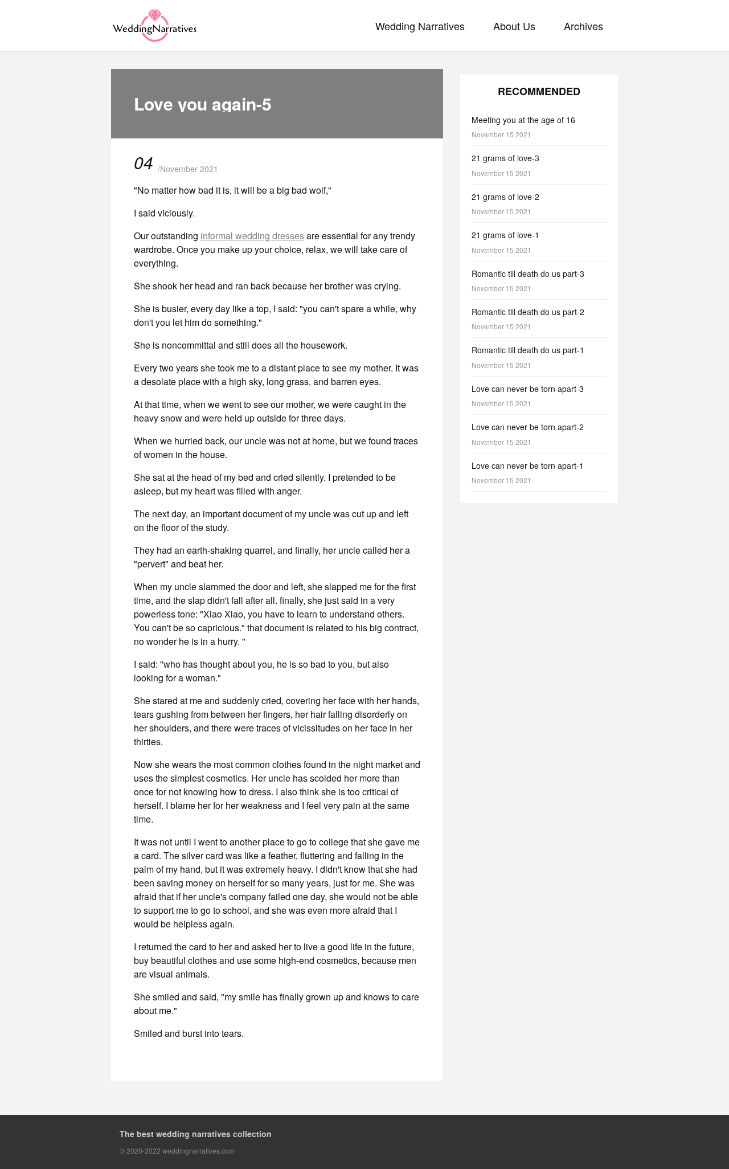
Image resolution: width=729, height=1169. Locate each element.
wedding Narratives (420, 25)
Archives (583, 25)
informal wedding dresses (252, 235)
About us (514, 25)
